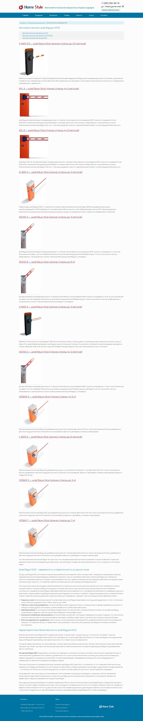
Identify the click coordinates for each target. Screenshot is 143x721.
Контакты (104, 15)
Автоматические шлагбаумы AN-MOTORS (37, 35)
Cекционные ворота (62, 704)
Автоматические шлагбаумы (36, 23)
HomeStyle (23, 23)
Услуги (91, 15)
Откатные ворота (61, 707)
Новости (79, 15)
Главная (25, 15)
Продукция (39, 15)
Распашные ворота (61, 711)
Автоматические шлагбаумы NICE (34, 38)
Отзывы (66, 15)
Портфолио (53, 15)
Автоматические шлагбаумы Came (35, 33)
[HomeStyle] (58, 6)
